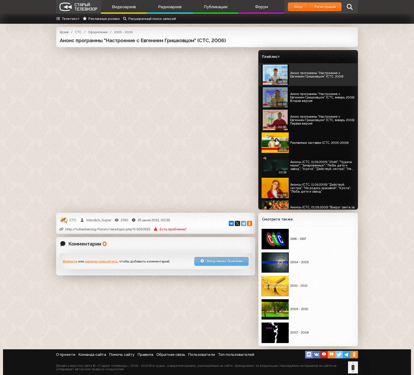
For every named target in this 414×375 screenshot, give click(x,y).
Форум (261, 7)
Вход (298, 7)
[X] (237, 223)
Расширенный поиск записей (152, 19)
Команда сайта (92, 354)
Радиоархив (170, 7)
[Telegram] (243, 223)
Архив (64, 32)
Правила (145, 354)
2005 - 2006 (123, 32)
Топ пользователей (236, 354)
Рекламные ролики (104, 19)
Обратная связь (170, 354)
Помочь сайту (122, 354)
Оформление (98, 32)
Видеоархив (124, 7)
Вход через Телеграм (224, 261)
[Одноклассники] (249, 223)
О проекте (65, 354)
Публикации (215, 7)
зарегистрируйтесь (101, 261)
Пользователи (201, 354)
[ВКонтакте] (231, 223)
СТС (78, 32)
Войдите (70, 261)
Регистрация (325, 7)
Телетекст (71, 19)
